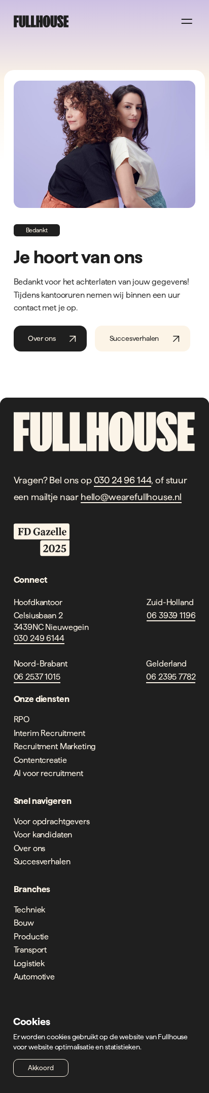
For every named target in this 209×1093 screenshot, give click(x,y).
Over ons (42, 338)
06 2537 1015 (37, 676)
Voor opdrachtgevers (52, 821)
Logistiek (29, 963)
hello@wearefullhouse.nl (131, 497)
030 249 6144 (39, 638)
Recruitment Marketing (55, 746)
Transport (30, 949)
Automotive (34, 976)
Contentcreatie (40, 759)
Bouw (24, 922)
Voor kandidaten (43, 834)
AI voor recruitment (48, 773)
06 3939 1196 (171, 615)
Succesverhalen (134, 338)
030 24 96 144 (123, 480)
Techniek (30, 909)
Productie (31, 936)
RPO (22, 719)
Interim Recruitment (49, 732)
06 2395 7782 (170, 676)
